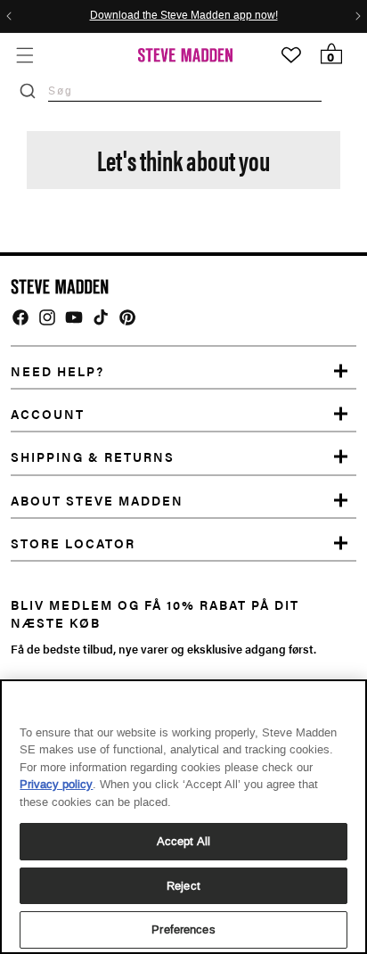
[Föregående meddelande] (9, 16)
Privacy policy (56, 784)
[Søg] (27, 91)
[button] (24, 54)
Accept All (183, 841)
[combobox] (185, 90)
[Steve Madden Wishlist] (291, 55)
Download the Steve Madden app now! (184, 16)
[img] (20, 317)
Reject (183, 885)
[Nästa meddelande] (358, 16)
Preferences (183, 929)
